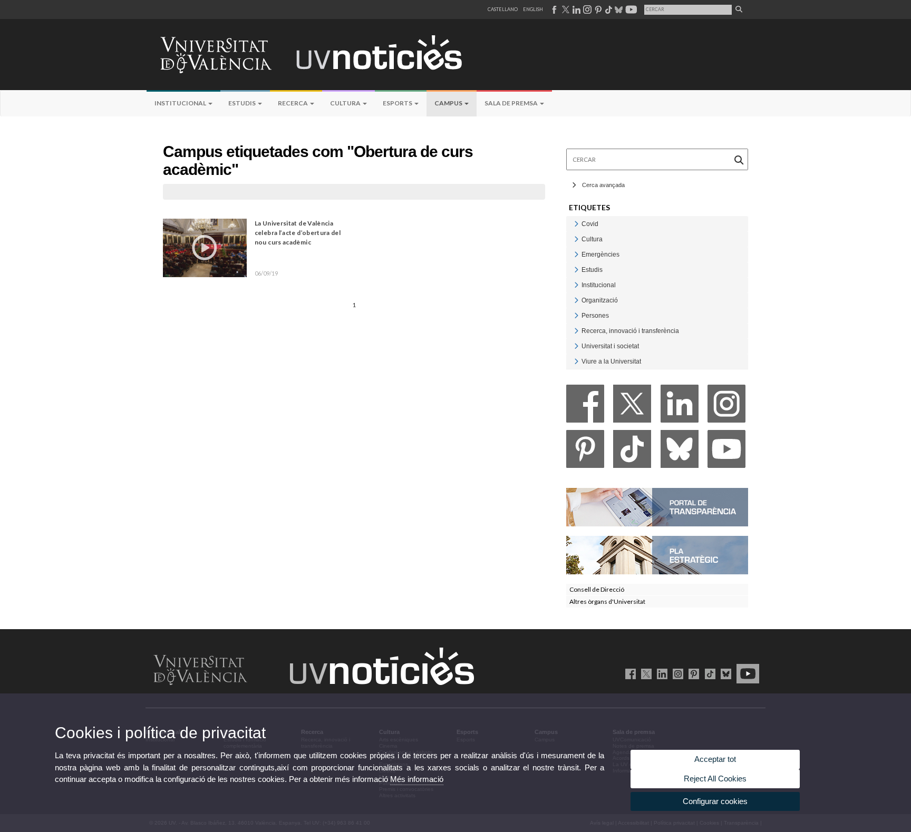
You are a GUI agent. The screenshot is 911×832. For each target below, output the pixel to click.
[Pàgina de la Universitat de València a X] (564, 9)
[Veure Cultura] (576, 239)
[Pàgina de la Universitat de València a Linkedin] (575, 9)
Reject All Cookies (715, 778)
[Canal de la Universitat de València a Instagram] (587, 9)
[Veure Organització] (576, 300)
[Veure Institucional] (576, 285)
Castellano (503, 9)
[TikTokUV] (708, 673)
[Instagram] (726, 406)
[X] (632, 406)
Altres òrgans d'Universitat (607, 601)
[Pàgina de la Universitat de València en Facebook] (629, 673)
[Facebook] (585, 406)
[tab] (657, 223)
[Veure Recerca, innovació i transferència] (576, 331)
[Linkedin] (680, 406)
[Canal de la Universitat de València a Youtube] (630, 9)
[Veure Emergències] (576, 254)
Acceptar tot (715, 759)
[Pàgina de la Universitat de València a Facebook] (553, 9)
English (533, 9)
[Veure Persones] (576, 315)
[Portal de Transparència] (657, 507)
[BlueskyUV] (724, 673)
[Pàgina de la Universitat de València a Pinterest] (597, 9)
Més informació (416, 779)
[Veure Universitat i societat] (576, 346)
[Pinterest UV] (692, 673)
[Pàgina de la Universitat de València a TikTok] (608, 9)
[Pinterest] (585, 452)
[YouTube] (726, 452)
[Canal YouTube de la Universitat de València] (746, 673)
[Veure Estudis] (576, 269)
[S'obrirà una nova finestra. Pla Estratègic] (657, 555)
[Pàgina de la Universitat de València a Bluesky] (618, 9)
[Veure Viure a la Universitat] (576, 361)
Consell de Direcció (596, 589)
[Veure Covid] (576, 224)
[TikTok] (632, 452)
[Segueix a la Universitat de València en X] (644, 673)
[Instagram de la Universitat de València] (676, 673)
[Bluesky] (680, 452)
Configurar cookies (715, 801)
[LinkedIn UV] (660, 673)
